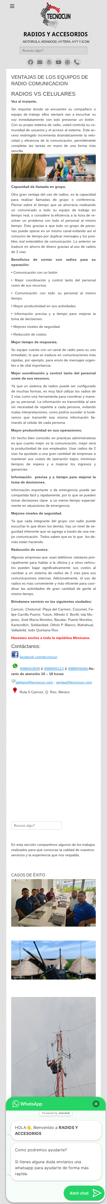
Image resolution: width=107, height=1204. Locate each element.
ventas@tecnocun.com (74, 682)
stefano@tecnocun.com (34, 682)
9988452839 (30, 669)
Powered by (56, 1071)
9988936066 (78, 669)
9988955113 (54, 669)
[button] (96, 1061)
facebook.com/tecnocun (38, 657)
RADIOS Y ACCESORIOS (55, 34)
